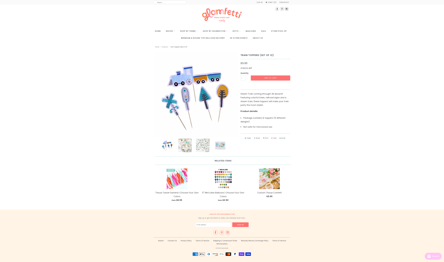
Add (274, 138)
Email (283, 138)
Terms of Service (202, 241)
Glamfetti (224, 248)
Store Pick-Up (279, 31)
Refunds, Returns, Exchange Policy (254, 241)
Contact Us (172, 241)
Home (158, 31)
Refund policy (222, 244)
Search (161, 241)
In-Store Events (239, 38)
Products (165, 47)
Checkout (284, 2)
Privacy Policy (186, 241)
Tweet (249, 138)
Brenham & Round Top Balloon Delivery (203, 38)
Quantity (244, 73)
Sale (263, 31)
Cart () (272, 2)
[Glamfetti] (222, 15)
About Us (258, 38)
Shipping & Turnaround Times (225, 241)
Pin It (266, 138)
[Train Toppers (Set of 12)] (196, 94)
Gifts (236, 31)
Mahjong (251, 31)
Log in (260, 2)
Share (258, 138)
